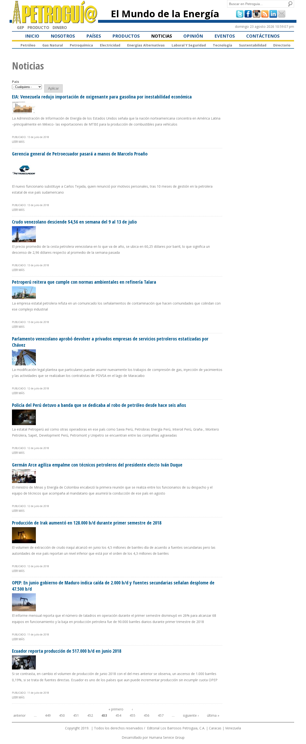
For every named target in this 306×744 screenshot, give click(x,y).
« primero (116, 709)
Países (93, 36)
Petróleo (28, 45)
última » (213, 715)
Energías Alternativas (146, 45)
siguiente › (191, 715)
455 (132, 715)
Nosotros (63, 36)
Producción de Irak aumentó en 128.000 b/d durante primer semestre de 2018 (86, 522)
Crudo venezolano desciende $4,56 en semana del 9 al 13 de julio (74, 222)
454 (118, 715)
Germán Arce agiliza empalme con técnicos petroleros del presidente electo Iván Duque (97, 464)
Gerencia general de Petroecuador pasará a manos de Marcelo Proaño (80, 153)
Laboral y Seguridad (189, 45)
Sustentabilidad (252, 45)
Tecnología (222, 45)
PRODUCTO (38, 27)
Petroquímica (81, 45)
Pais (15, 81)
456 (146, 715)
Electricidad (110, 45)
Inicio (32, 36)
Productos (126, 36)
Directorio (281, 45)
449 (48, 715)
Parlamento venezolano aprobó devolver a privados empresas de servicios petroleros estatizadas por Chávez (110, 341)
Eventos (224, 36)
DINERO (60, 27)
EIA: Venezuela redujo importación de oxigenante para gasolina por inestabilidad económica (102, 96)
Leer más (18, 142)
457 (161, 715)
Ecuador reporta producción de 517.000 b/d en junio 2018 (66, 651)
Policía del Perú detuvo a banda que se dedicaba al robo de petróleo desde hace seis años (99, 405)
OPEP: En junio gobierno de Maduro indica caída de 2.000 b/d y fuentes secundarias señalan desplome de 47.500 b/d (113, 585)
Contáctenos (262, 36)
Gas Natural (52, 45)
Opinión (193, 36)
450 (62, 715)
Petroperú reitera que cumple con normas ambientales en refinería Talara (84, 282)
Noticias (161, 36)
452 (90, 715)
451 (76, 715)
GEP (20, 27)
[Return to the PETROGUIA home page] (55, 21)
